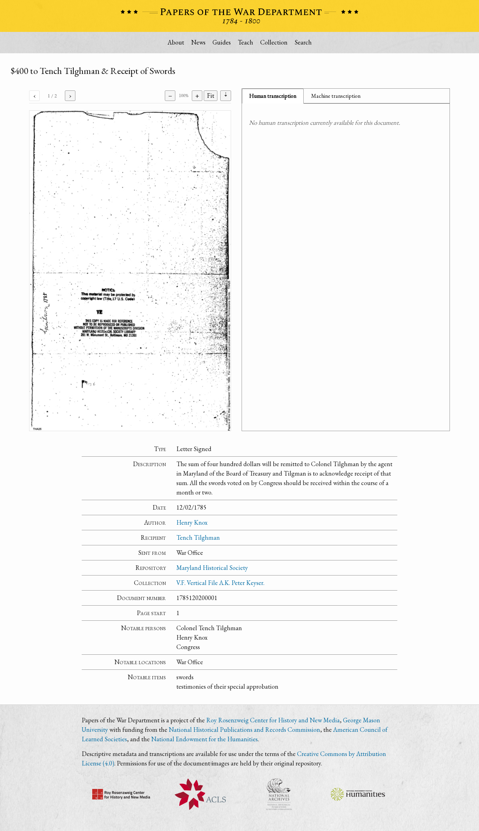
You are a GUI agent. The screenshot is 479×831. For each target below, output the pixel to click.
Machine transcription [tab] (335, 96)
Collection (274, 42)
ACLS (200, 794)
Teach (245, 42)
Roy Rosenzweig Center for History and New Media (273, 720)
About (176, 42)
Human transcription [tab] (272, 96)
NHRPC (279, 794)
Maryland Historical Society (212, 568)
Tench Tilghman (198, 537)
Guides (221, 42)
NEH (358, 794)
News (198, 42)
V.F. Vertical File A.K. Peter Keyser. (220, 583)
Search (303, 42)
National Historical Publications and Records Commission (244, 730)
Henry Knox (192, 522)
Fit (210, 95)
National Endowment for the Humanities (204, 739)
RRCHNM (121, 794)
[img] (130, 270)
